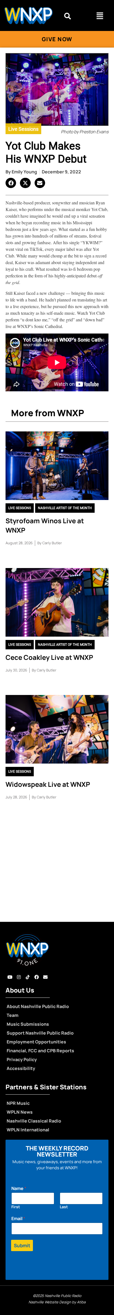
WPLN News (20, 1112)
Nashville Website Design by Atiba (57, 1302)
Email (18, 1218)
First (15, 1206)
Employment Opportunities (36, 1042)
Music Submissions (28, 1024)
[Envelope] (45, 977)
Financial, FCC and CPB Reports (40, 1051)
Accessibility (21, 1068)
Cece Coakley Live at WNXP (49, 657)
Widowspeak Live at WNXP (48, 784)
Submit (22, 1245)
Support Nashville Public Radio (40, 1033)
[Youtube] (10, 977)
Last (64, 1206)
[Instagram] (18, 977)
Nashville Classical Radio (34, 1121)
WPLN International (28, 1130)
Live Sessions (23, 129)
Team (13, 1015)
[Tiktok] (27, 977)
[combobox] (73, 16)
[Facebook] (36, 977)
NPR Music (18, 1103)
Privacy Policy (22, 1059)
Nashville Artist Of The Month (65, 508)
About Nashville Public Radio (38, 1006)
